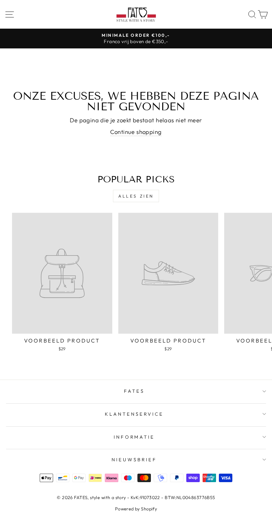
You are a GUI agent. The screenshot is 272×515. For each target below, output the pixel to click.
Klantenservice (134, 414)
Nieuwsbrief (134, 459)
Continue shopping (136, 131)
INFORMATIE (134, 437)
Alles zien (136, 196)
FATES (134, 391)
